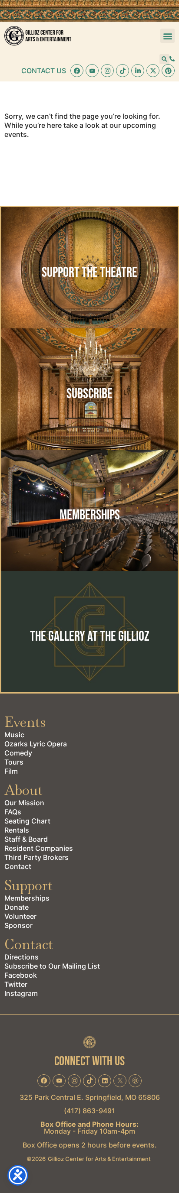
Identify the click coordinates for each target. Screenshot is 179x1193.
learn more (89, 290)
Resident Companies (38, 848)
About (23, 790)
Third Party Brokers (36, 857)
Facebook (20, 975)
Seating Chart (27, 821)
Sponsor (18, 925)
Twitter (15, 984)
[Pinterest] (168, 70)
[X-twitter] (152, 70)
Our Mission (24, 802)
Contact (17, 866)
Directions (21, 957)
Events (25, 722)
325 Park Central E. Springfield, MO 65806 (90, 1097)
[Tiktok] (122, 70)
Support (28, 885)
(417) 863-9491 (89, 1110)
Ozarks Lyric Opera (35, 743)
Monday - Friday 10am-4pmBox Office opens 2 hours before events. (90, 1134)
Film (11, 771)
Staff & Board (26, 839)
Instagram (21, 993)
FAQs (12, 811)
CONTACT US (43, 70)
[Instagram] (107, 70)
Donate (16, 907)
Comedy (18, 753)
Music (14, 734)
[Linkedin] (137, 70)
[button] (167, 36)
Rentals (16, 830)
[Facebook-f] (76, 70)
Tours (13, 762)
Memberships (27, 898)
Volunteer (20, 916)
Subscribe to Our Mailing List (52, 966)
